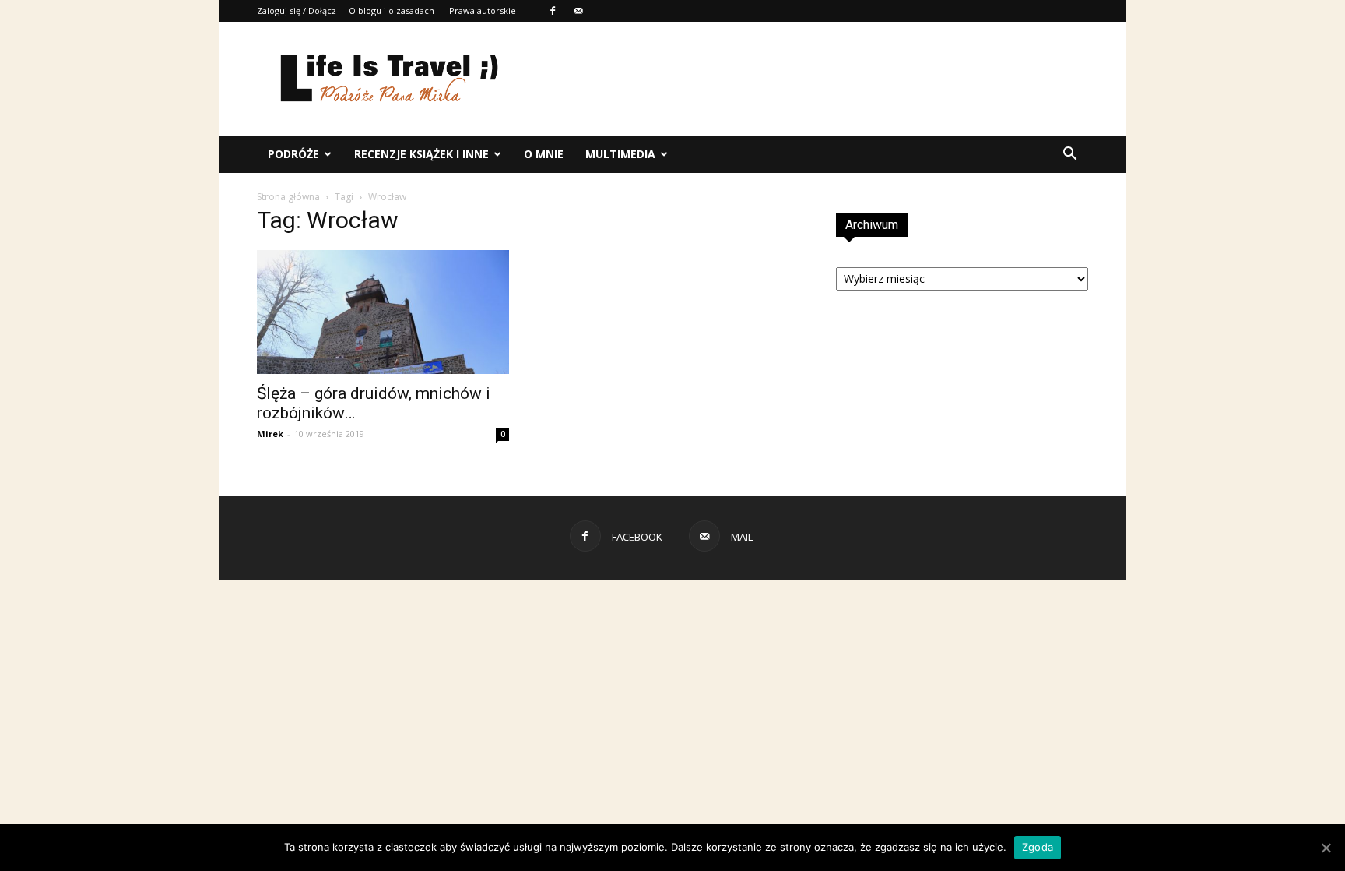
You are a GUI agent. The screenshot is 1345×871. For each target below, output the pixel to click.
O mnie (544, 153)
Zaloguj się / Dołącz (296, 10)
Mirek (270, 433)
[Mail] (578, 11)
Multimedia (620, 153)
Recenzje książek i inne (421, 153)
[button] (1069, 154)
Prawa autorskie (482, 10)
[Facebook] (552, 11)
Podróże (293, 153)
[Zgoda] (1325, 847)
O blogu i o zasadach (391, 10)
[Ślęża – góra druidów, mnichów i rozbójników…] (383, 312)
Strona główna (288, 196)
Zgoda (1037, 847)
